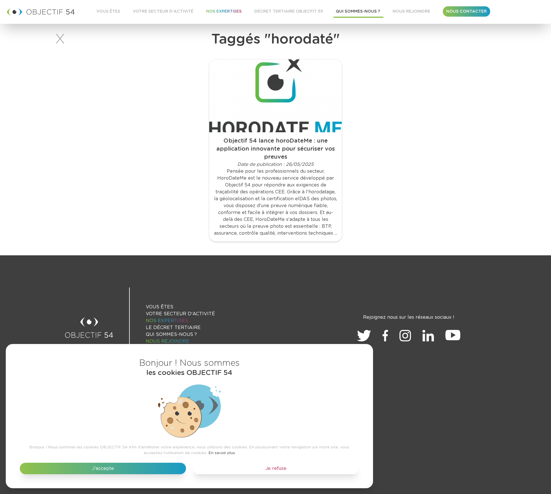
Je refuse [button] (275, 468)
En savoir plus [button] (221, 453)
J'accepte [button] (103, 468)
